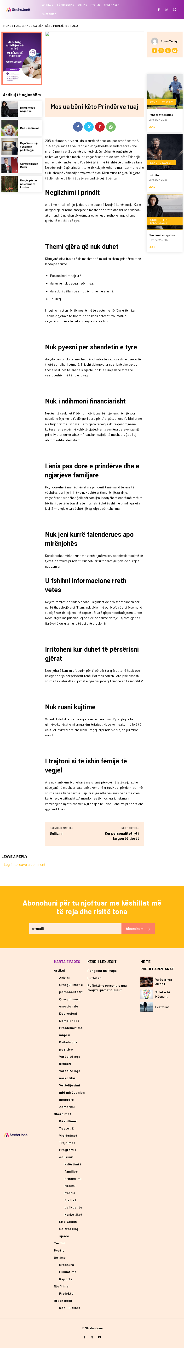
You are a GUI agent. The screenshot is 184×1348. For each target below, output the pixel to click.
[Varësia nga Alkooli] (146, 981)
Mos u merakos (30, 127)
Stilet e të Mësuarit (162, 994)
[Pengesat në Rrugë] (165, 91)
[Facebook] (158, 9)
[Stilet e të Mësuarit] (146, 994)
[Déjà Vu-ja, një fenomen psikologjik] (9, 146)
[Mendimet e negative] (9, 109)
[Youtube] (175, 50)
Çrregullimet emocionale (160, 221)
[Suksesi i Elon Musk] (9, 165)
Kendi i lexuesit (161, 102)
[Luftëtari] (165, 152)
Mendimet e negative (27, 109)
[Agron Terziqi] (156, 41)
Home (7, 25)
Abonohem (134, 928)
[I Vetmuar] (146, 1007)
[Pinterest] (100, 127)
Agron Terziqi (169, 41)
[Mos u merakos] (9, 128)
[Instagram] (166, 9)
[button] (174, 9)
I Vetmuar (162, 1007)
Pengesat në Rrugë (161, 114)
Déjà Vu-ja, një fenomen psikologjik (29, 146)
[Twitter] (89, 127)
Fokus (19, 25)
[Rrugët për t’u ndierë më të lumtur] (9, 184)
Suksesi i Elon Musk (29, 165)
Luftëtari (155, 175)
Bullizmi (56, 833)
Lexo (152, 126)
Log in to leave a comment (24, 864)
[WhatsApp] (111, 127)
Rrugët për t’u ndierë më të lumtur (28, 184)
